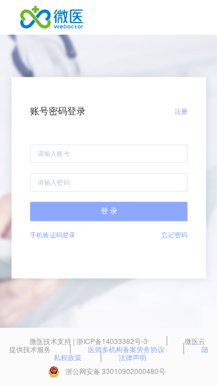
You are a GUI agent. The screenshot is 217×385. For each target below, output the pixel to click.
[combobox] (108, 154)
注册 (180, 111)
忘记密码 (174, 234)
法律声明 (132, 357)
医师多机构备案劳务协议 (127, 349)
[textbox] (108, 154)
